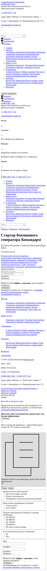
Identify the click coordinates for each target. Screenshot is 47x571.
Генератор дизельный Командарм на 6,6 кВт (19, 262)
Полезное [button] (10, 78)
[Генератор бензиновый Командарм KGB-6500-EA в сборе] (43, 245)
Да (7, 534)
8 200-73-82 (8, 4)
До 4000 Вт (10, 517)
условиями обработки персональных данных (22, 291)
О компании (6, 326)
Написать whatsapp (9, 393)
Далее (11, 488)
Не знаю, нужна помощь (16, 527)
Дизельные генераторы (15, 52)
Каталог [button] (9, 50)
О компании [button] (11, 70)
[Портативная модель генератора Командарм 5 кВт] (3, 248)
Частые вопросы (12, 83)
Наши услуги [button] (11, 63)
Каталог (4, 299)
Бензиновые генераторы (35, 52)
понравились (8, 41)
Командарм (28, 360)
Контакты (10, 87)
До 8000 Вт (10, 524)
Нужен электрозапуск (15, 496)
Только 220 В (11, 506)
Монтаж (20, 67)
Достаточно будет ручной (16, 494)
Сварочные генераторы (15, 54)
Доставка (28, 65)
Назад (4, 488)
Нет (7, 536)
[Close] (2, 135)
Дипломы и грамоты (20, 74)
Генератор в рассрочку (15, 65)
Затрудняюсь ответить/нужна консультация (23, 499)
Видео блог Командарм (15, 80)
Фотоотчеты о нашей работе (31, 83)
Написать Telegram (8, 391)
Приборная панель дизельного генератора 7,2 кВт (21, 260)
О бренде (9, 72)
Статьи (41, 80)
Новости (17, 72)
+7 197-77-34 (8, 13)
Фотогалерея (11, 85)
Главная (9, 48)
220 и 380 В (11, 508)
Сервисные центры (32, 67)
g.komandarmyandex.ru (11, 25)
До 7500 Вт (10, 522)
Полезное (13, 229)
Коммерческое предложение (25, 76)
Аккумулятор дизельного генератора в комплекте (21, 258)
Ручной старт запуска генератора (14, 256)
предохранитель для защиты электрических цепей (21, 267)
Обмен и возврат (28, 72)
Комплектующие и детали (26, 57)
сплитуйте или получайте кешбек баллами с (19, 388)
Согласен (5, 418)
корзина (6, 44)
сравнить (7, 39)
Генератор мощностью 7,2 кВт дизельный (18, 265)
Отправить (6, 288)
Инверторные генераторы (16, 59)
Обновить (5, 278)
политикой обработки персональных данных (21, 567)
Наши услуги (6, 316)
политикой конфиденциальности (14, 410)
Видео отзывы (31, 80)
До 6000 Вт (10, 520)
